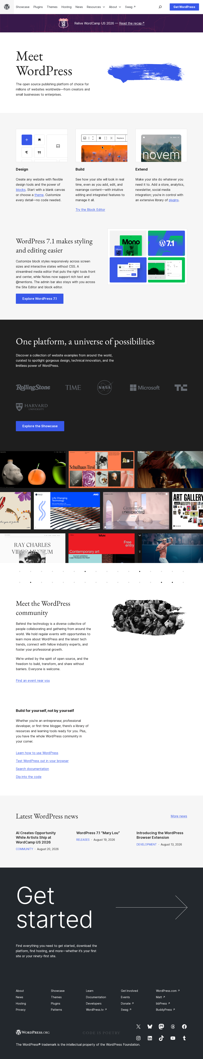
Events (125, 997)
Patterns (56, 1009)
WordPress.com (168, 990)
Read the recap (132, 23)
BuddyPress (165, 1009)
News (19, 997)
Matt (160, 997)
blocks (21, 190)
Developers (94, 1003)
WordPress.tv (96, 1009)
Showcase (58, 990)
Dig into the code (28, 777)
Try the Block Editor (90, 210)
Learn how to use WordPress (37, 753)
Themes (56, 997)
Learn (89, 990)
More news (179, 816)
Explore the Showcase (40, 426)
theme (39, 195)
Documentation (96, 997)
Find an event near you (33, 680)
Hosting (21, 1003)
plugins (174, 200)
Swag (126, 1009)
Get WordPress (184, 7)
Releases (83, 839)
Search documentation (32, 769)
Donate (127, 1003)
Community (24, 849)
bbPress (163, 1003)
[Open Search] (160, 7)
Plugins (55, 1003)
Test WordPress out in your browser (42, 761)
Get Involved (129, 990)
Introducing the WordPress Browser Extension (160, 835)
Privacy (21, 1009)
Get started (54, 907)
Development (147, 844)
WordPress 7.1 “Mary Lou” (98, 833)
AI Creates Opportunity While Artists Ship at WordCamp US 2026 (36, 837)
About (20, 990)
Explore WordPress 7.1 (39, 299)
